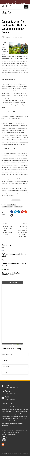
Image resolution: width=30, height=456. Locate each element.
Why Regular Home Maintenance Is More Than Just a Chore (14, 255)
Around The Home (16, 200)
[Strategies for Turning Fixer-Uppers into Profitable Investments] (5, 269)
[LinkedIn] (3, 444)
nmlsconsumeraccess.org (9, 435)
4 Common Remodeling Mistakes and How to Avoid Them (14, 264)
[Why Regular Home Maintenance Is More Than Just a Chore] (4, 251)
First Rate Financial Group (8, 8)
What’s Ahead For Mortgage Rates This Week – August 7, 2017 (8, 229)
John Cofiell (7, 5)
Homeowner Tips (18, 206)
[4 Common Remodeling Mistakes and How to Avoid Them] (2, 260)
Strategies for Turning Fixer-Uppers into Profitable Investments (13, 274)
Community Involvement (7, 206)
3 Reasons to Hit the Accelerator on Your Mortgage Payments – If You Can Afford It (22, 231)
